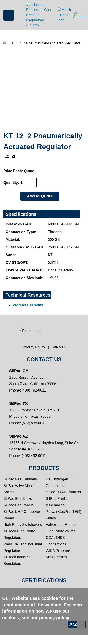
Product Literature (28, 305)
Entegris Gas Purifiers (63, 492)
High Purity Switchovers (22, 524)
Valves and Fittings (61, 524)
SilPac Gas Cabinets (20, 479)
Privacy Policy (33, 347)
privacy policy (54, 617)
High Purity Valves (60, 531)
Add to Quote (40, 196)
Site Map (58, 347)
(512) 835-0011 (34, 423)
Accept (76, 624)
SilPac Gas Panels (18, 505)
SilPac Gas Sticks (17, 499)
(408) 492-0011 (34, 390)
